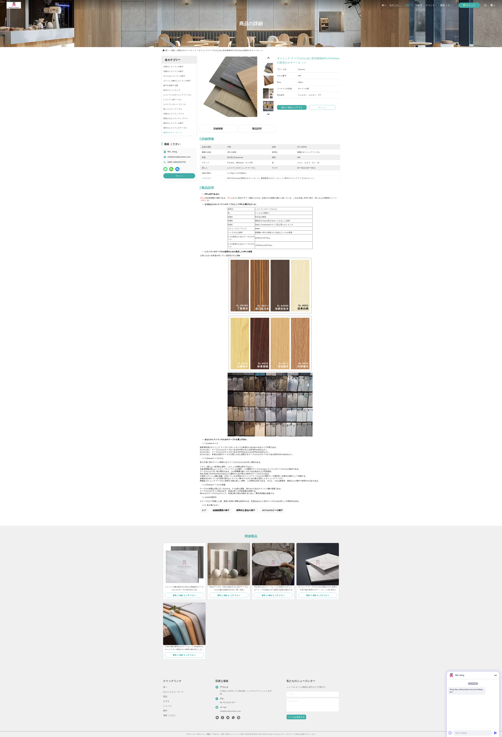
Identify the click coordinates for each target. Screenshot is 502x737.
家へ (384, 5)
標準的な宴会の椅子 (245, 510)
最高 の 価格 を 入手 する (291, 107)
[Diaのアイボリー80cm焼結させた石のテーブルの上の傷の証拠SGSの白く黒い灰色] (229, 564)
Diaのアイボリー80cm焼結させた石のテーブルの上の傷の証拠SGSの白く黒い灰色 (229, 588)
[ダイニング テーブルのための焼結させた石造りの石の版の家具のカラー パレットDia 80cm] (317, 564)
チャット (470, 5)
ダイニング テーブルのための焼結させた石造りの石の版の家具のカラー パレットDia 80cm (317, 588)
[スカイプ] (177, 169)
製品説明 (257, 128)
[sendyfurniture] (238, 718)
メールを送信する (296, 717)
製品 (407, 5)
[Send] (495, 733)
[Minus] (495, 675)
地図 (208, 734)
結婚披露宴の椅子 (221, 510)
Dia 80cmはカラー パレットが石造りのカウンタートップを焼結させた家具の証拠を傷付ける (273, 588)
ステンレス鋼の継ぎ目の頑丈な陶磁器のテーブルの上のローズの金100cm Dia (184, 588)
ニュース (167, 706)
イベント (430, 5)
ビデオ (418, 5)
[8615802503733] (233, 718)
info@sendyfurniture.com (179, 157)
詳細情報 (218, 128)
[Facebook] (222, 718)
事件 (165, 711)
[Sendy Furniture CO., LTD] (14, 5)
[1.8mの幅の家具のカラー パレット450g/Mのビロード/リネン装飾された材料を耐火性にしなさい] (184, 624)
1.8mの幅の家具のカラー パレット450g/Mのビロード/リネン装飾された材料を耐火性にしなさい (184, 648)
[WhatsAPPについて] (165, 169)
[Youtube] (228, 718)
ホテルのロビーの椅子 (272, 510)
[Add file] (450, 733)
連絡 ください (446, 5)
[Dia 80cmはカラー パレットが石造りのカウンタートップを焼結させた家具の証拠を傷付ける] (273, 564)
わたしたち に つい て (396, 5)
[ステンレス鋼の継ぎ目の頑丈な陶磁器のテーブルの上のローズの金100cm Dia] (184, 564)
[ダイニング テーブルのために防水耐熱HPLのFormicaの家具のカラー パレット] (230, 86)
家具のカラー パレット (186, 50)
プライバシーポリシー (195, 734)
